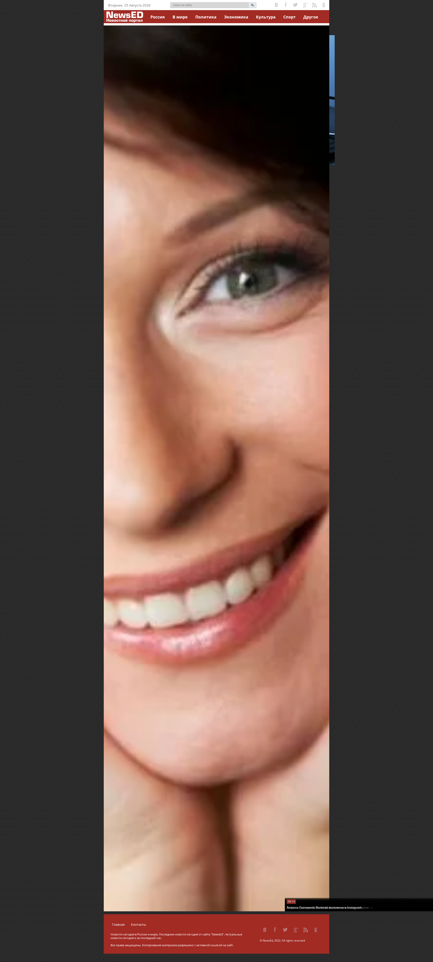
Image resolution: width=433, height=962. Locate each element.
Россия (157, 17)
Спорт (289, 17)
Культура (266, 17)
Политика (205, 17)
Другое (310, 17)
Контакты (138, 924)
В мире (180, 17)
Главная (118, 924)
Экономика (236, 17)
